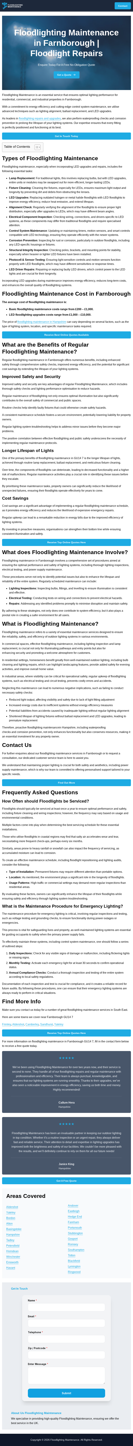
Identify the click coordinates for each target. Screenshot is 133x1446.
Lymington (74, 1266)
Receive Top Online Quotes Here (66, 542)
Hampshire (13, 1234)
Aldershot (18, 1024)
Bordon (10, 1218)
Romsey (73, 1244)
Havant (10, 1267)
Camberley (32, 1024)
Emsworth (12, 1262)
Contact (122, 5)
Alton (9, 1223)
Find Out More (66, 782)
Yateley (58, 1024)
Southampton (76, 1249)
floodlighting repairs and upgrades (40, 118)
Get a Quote (64, 74)
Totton (71, 1255)
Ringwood (74, 1271)
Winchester (13, 1256)
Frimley (6, 1024)
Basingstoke (13, 1229)
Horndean (12, 1251)
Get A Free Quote (66, 1180)
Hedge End (75, 1216)
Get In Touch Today (66, 136)
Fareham (73, 1222)
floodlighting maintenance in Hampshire (41, 321)
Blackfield (74, 1260)
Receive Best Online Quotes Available (66, 334)
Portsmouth (75, 1227)
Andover (73, 1205)
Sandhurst (46, 1024)
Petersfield (12, 1245)
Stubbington (75, 1233)
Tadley (10, 1240)
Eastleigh (73, 1211)
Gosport (73, 1238)
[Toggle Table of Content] (36, 147)
